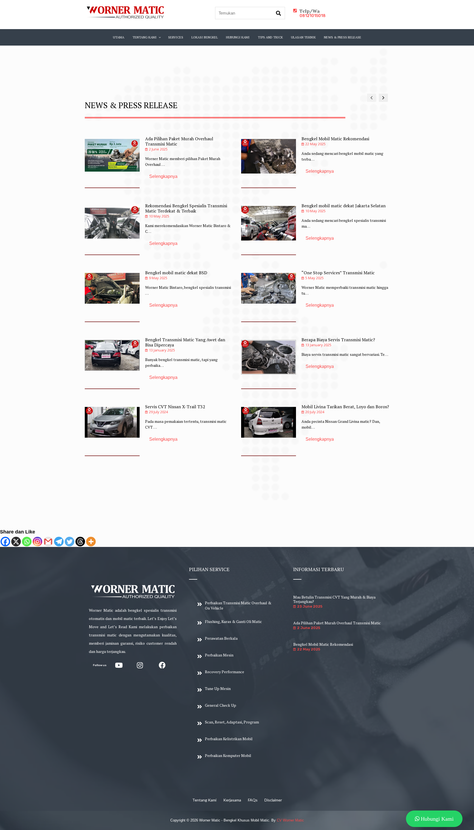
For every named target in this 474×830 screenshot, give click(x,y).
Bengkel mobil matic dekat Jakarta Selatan (343, 206)
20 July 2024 (314, 411)
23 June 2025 (309, 606)
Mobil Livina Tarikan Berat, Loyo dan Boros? (345, 407)
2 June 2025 (158, 149)
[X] (16, 541)
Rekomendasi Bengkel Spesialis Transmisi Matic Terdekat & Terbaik (186, 208)
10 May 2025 (159, 216)
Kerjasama (232, 800)
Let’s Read (117, 626)
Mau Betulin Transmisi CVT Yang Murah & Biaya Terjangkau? (334, 599)
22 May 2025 (315, 143)
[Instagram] (37, 541)
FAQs (253, 800)
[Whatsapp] (27, 541)
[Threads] (80, 541)
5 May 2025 (314, 277)
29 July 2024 (158, 411)
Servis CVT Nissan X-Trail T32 (175, 407)
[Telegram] (59, 541)
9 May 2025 (158, 277)
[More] (91, 541)
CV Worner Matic (290, 820)
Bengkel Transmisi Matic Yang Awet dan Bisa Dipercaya (185, 342)
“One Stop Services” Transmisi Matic (338, 273)
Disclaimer (273, 800)
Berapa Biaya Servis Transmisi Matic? (338, 340)
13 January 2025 (162, 350)
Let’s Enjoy (157, 618)
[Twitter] (69, 541)
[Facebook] (5, 541)
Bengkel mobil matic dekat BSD (176, 273)
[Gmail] (48, 541)
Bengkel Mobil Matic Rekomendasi (335, 139)
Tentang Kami (204, 800)
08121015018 (313, 15)
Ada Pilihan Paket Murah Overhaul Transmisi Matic (179, 141)
